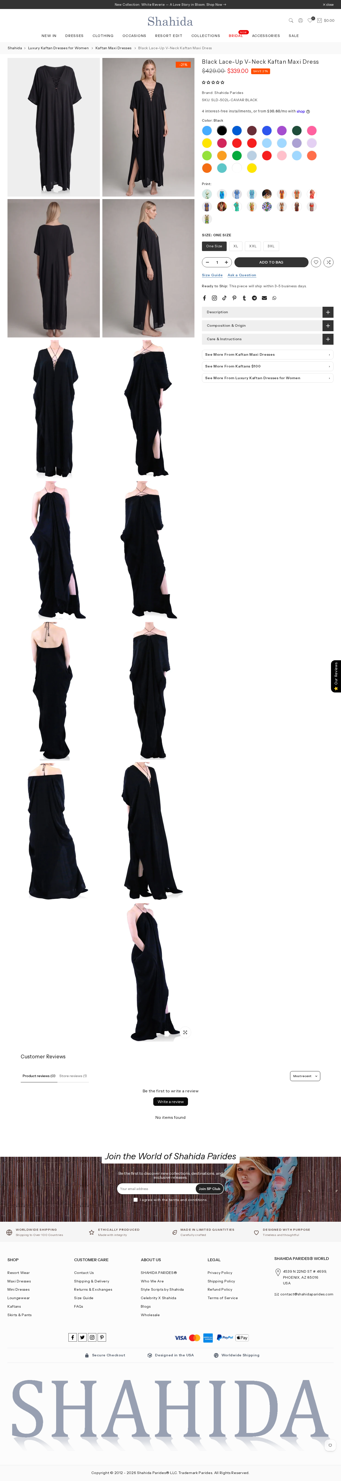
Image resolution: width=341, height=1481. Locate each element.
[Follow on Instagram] (92, 1337)
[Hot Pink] (222, 143)
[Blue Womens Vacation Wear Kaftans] (237, 196)
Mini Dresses (18, 1289)
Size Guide (212, 275)
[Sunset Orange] (312, 156)
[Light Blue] (267, 143)
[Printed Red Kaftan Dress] (312, 209)
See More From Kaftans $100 (233, 366)
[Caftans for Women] (282, 196)
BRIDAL (238, 35)
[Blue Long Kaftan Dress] (222, 196)
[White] (237, 168)
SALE (294, 35)
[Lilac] (312, 143)
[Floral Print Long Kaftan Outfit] (207, 209)
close (14, 4)
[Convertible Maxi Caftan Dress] (297, 196)
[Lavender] (297, 143)
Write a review (171, 1101)
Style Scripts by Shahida (162, 1289)
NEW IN (49, 35)
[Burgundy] (252, 131)
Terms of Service (223, 1298)
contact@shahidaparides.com (307, 1294)
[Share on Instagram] (214, 298)
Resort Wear (18, 1272)
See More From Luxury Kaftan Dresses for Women (253, 378)
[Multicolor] (297, 209)
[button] (213, 82)
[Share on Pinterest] (234, 298)
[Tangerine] (207, 168)
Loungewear (18, 1298)
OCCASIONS (135, 35)
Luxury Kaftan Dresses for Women (59, 48)
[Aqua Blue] (207, 131)
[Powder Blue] (252, 156)
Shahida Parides (228, 92)
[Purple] (282, 131)
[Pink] (282, 156)
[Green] (237, 156)
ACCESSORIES (266, 35)
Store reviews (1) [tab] (73, 1076)
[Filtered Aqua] (207, 194)
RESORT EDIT (169, 35)
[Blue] (237, 131)
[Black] (221, 131)
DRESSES (74, 35)
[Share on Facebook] (204, 298)
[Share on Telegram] (254, 298)
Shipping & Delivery (91, 1281)
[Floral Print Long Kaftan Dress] (312, 196)
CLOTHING (103, 35)
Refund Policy (220, 1289)
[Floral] (267, 196)
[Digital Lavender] (267, 207)
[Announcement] (170, 4)
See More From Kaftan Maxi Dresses (240, 354)
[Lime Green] (207, 156)
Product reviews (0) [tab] (39, 1076)
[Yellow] (207, 143)
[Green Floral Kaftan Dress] (237, 209)
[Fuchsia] (312, 131)
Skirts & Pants (19, 1315)
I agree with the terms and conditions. (174, 1199)
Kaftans (14, 1306)
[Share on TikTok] (224, 298)
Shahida (15, 48)
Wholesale (150, 1315)
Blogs (146, 1306)
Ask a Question (242, 275)
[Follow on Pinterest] (102, 1337)
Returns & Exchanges (93, 1289)
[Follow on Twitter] (82, 1337)
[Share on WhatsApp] (274, 298)
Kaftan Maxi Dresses (114, 48)
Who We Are (152, 1281)
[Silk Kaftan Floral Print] (207, 221)
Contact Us (84, 1272)
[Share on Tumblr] (244, 298)
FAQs (78, 1306)
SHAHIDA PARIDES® (159, 1272)
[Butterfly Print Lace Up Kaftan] (252, 196)
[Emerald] (297, 131)
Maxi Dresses (19, 1281)
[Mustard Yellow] (222, 156)
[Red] (237, 143)
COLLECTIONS (205, 35)
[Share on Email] (264, 298)
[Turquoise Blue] (222, 168)
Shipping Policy (221, 1281)
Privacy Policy (220, 1272)
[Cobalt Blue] (267, 131)
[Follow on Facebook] (72, 1337)
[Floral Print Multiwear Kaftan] (222, 209)
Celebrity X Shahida (158, 1298)
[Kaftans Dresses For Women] (252, 209)
